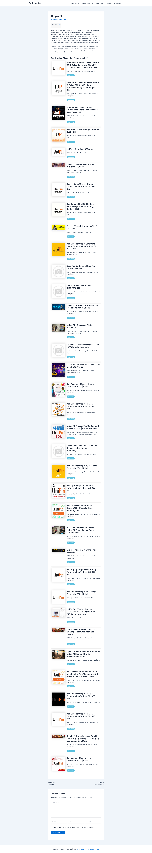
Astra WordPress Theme (88, 849)
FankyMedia (34, 3)
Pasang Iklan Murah (87, 3)
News (97, 849)
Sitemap (109, 3)
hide (59, 24)
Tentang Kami (118, 3)
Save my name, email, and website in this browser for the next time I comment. (73, 827)
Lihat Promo (71, 75)
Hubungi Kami (75, 3)
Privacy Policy (100, 3)
